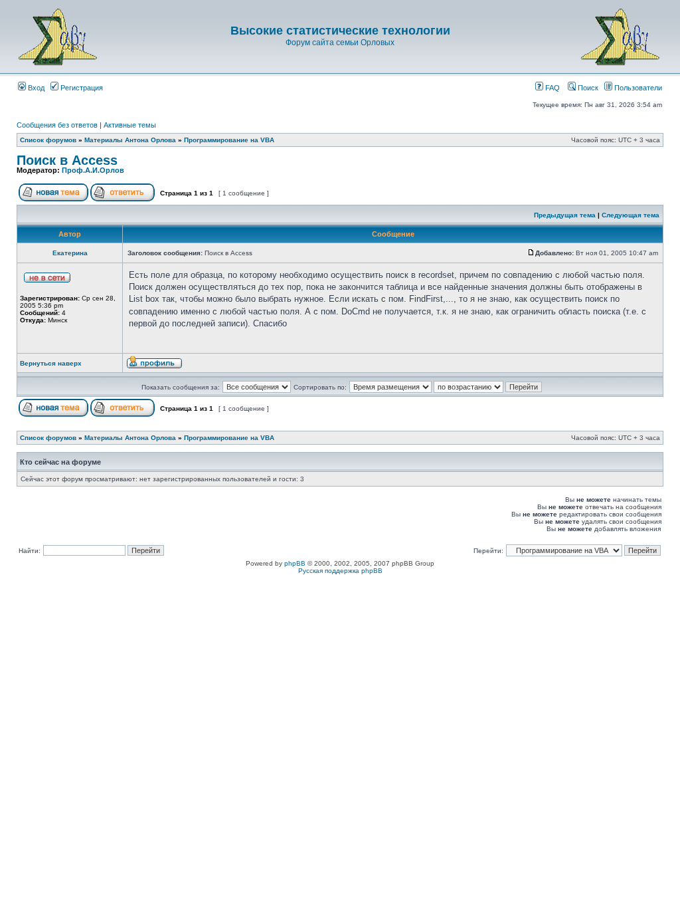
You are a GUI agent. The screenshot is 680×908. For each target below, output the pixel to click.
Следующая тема (630, 215)
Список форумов (48, 140)
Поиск (587, 88)
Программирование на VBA (229, 140)
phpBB (294, 563)
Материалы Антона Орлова (130, 140)
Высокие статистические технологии (340, 30)
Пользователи (637, 88)
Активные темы (130, 125)
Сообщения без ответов (57, 125)
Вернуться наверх (51, 363)
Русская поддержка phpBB (340, 570)
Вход (35, 88)
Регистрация (80, 88)
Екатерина (70, 253)
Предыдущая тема (565, 215)
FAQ (551, 88)
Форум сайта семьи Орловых (340, 42)
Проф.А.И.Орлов (93, 170)
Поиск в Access (67, 160)
